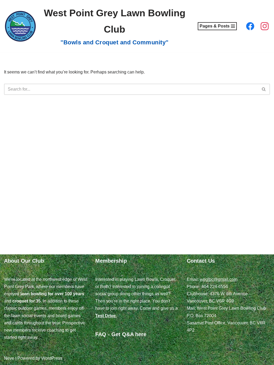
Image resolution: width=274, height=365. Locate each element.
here (140, 334)
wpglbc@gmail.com (218, 279)
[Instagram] (265, 26)
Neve (9, 358)
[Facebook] (250, 26)
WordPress (51, 358)
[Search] (264, 89)
